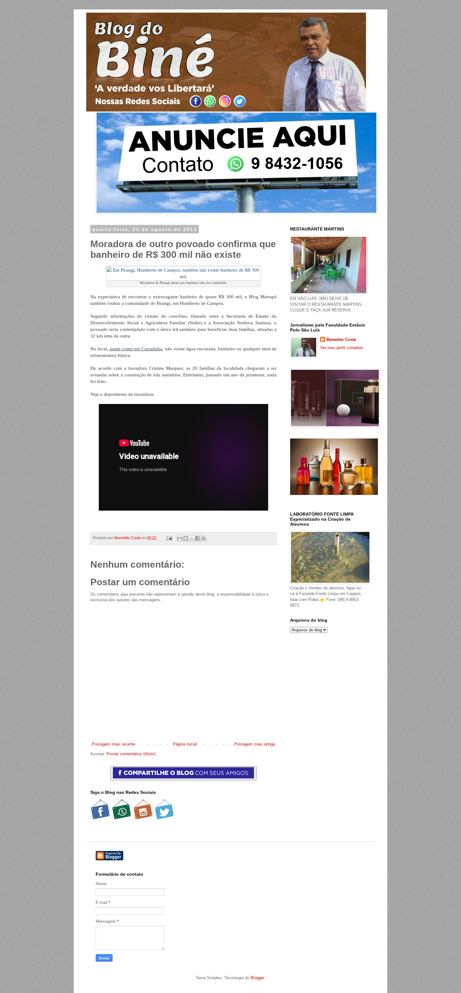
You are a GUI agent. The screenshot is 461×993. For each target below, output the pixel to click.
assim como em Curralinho (135, 348)
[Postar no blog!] (186, 538)
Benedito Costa (128, 538)
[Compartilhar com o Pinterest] (203, 538)
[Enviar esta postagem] (169, 538)
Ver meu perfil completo (341, 347)
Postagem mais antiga (254, 744)
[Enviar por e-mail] (180, 538)
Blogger (257, 977)
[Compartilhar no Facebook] (197, 538)
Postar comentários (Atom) (131, 753)
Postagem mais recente (113, 744)
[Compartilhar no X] (191, 538)
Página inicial (185, 744)
